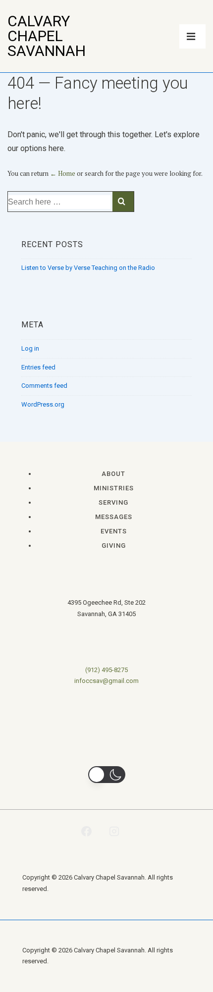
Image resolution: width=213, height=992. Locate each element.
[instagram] (114, 831)
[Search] (123, 201)
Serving (113, 502)
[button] (106, 774)
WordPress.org (42, 404)
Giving (114, 545)
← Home (62, 173)
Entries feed (38, 367)
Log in (30, 348)
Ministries (114, 488)
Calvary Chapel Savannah (46, 35)
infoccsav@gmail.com (106, 680)
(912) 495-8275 (106, 670)
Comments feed (44, 385)
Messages (113, 517)
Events (114, 531)
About (113, 473)
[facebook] (86, 831)
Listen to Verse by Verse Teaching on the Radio (88, 267)
